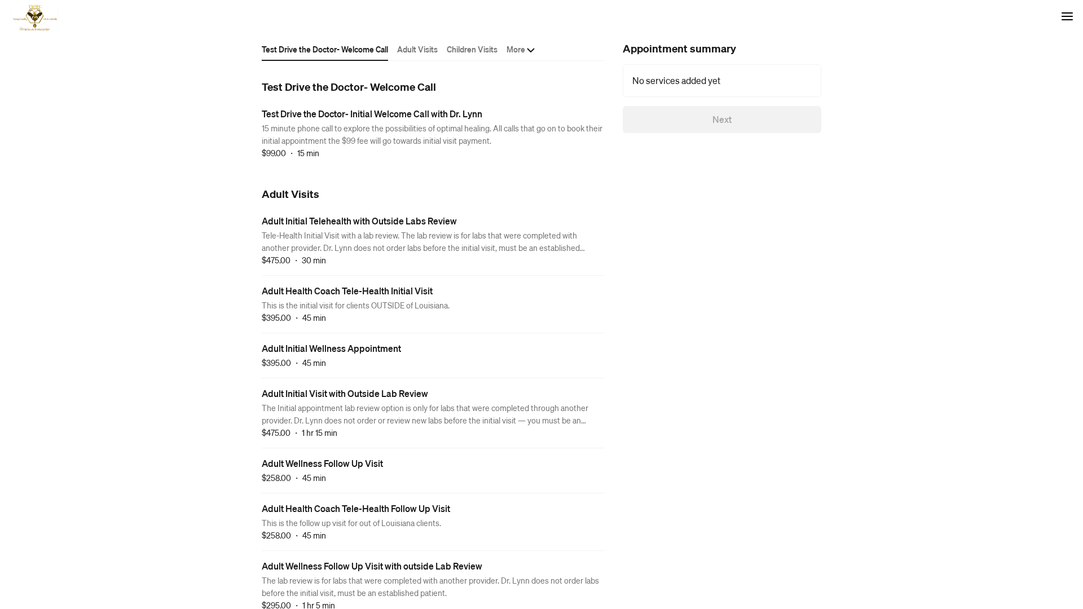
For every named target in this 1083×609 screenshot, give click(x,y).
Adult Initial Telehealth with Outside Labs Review (359, 221)
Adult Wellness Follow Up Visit (322, 463)
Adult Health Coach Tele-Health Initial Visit (347, 291)
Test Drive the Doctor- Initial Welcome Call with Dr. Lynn (372, 114)
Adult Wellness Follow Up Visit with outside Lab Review (372, 566)
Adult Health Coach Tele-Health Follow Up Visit (356, 508)
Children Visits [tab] (472, 49)
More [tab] (516, 49)
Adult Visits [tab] (417, 49)
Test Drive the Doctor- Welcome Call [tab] (325, 49)
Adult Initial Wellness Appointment (331, 348)
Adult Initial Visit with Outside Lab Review (345, 393)
